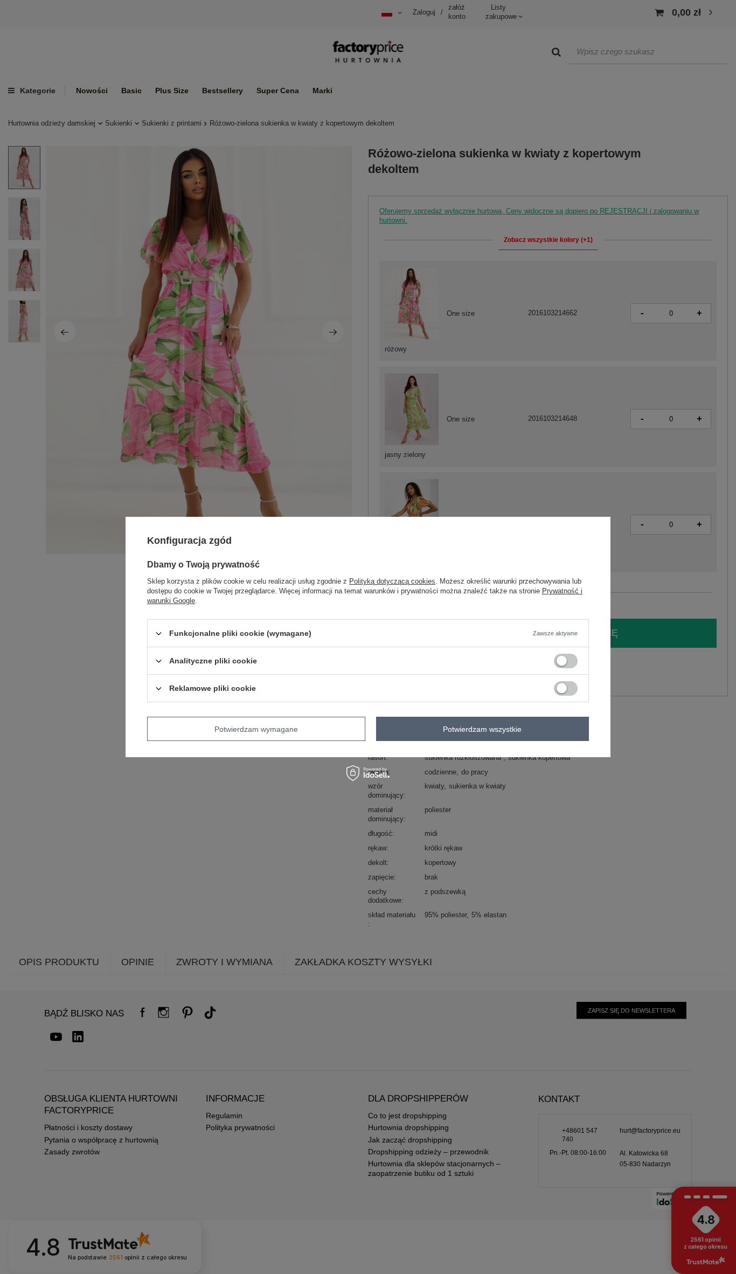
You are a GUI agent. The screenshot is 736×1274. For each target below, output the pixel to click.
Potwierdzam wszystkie (482, 728)
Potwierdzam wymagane (256, 728)
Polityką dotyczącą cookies (392, 581)
